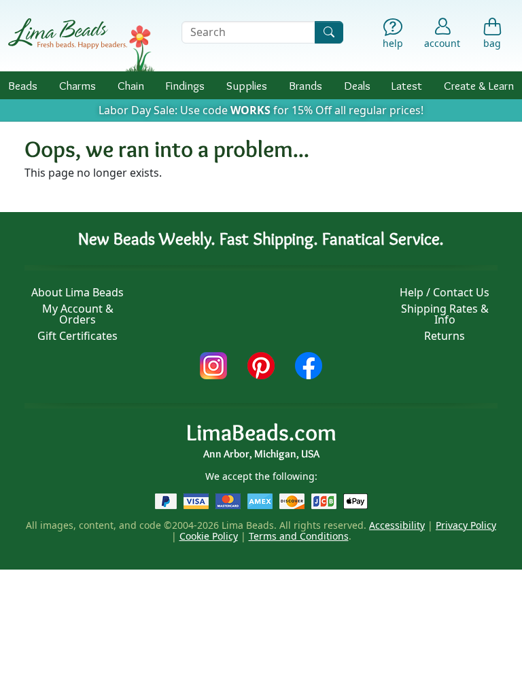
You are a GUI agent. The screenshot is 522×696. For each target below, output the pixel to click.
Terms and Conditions (299, 535)
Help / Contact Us (444, 292)
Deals (357, 85)
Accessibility (397, 525)
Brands (305, 85)
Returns (444, 335)
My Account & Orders (78, 314)
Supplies (246, 85)
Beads (22, 85)
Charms (77, 85)
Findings (185, 85)
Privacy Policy (466, 525)
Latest (407, 85)
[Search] (329, 32)
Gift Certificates (77, 335)
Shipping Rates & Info (445, 314)
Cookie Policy (208, 535)
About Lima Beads (77, 292)
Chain (131, 85)
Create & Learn (479, 85)
